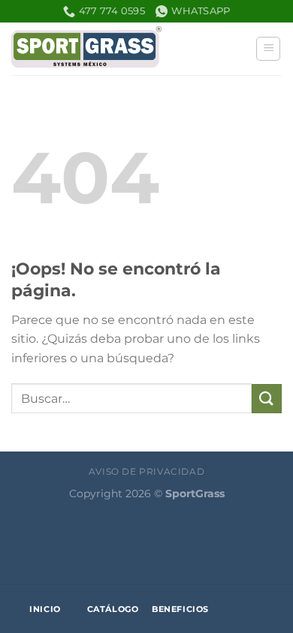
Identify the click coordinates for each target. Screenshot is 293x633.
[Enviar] (267, 398)
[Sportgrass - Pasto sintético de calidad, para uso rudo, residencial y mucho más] (86, 48)
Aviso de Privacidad (147, 471)
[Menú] (268, 49)
